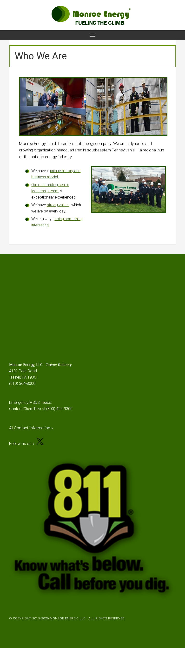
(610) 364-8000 (22, 383)
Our (34, 184)
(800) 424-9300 (59, 408)
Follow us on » (22, 443)
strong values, (58, 205)
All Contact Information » (31, 427)
